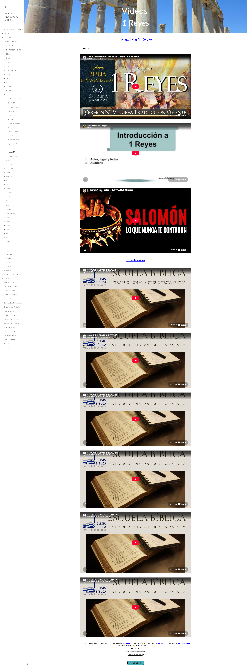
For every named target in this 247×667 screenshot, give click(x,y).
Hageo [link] (8, 262)
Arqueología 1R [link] (13, 119)
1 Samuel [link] (9, 86)
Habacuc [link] (9, 254)
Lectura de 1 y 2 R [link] (14, 99)
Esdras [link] (8, 172)
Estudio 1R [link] (11, 103)
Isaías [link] (7, 205)
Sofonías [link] (8, 258)
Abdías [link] (8, 237)
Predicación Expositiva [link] (11, 323)
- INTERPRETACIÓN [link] (11, 42)
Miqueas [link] (8, 246)
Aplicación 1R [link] (12, 156)
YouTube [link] (7, 344)
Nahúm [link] (8, 250)
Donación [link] (7, 348)
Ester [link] (7, 180)
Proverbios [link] (9, 193)
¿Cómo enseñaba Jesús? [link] (12, 315)
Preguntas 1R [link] (12, 111)
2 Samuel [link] (9, 91)
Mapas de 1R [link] (12, 148)
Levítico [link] (8, 62)
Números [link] (9, 66)
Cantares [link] (9, 201)
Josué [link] (8, 74)
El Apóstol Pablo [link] (9, 327)
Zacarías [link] (8, 266)
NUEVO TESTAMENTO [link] (12, 274)
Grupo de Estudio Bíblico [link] (12, 307)
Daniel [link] (8, 221)
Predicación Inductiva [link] (11, 319)
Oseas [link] (8, 225)
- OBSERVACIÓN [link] (10, 37)
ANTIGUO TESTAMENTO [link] (12, 50)
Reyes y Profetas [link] (13, 139)
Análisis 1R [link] (11, 127)
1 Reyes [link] (8, 95)
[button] (244, 2)
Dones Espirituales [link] (10, 339)
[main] (135, 17)
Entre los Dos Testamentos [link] (13, 303)
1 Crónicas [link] (9, 164)
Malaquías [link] (9, 270)
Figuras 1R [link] (11, 115)
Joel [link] (7, 229)
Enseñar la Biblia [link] (9, 311)
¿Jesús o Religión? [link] (9, 331)
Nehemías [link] (9, 176)
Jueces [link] (8, 78)
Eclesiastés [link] (9, 197)
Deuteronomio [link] (11, 70)
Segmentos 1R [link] (12, 144)
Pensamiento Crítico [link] (10, 286)
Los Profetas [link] (8, 299)
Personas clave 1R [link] (14, 123)
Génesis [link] (8, 54)
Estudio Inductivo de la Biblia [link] (13, 29)
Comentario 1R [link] (13, 131)
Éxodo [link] (8, 58)
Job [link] (7, 184)
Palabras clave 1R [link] (13, 107)
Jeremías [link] (9, 209)
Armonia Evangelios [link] (10, 282)
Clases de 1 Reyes (87, 48)
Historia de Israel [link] (9, 291)
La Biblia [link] (6, 278)
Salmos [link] (8, 189)
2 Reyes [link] (8, 160)
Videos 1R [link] (11, 152)
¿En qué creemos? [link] (10, 335)
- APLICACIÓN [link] (9, 46)
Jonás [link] (8, 242)
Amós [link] (8, 233)
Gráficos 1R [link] (11, 135)
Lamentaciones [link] (11, 213)
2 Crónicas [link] (9, 168)
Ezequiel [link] (8, 217)
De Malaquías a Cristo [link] (11, 295)
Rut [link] (7, 82)
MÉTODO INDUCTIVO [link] (12, 33)
